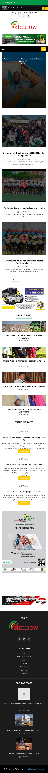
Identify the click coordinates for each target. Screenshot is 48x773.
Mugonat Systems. (36, 769)
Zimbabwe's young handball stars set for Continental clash (24, 261)
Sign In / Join (33, 13)
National (24, 670)
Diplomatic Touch (24, 656)
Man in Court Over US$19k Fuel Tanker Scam (24, 465)
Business (24, 653)
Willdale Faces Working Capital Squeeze (24, 492)
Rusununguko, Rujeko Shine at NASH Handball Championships (24, 154)
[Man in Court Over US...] (4, 8)
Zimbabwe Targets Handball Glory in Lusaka (24, 208)
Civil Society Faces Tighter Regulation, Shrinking (24, 386)
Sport (24, 660)
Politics (24, 674)
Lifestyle (24, 663)
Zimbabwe (24, 451)
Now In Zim (24, 667)
